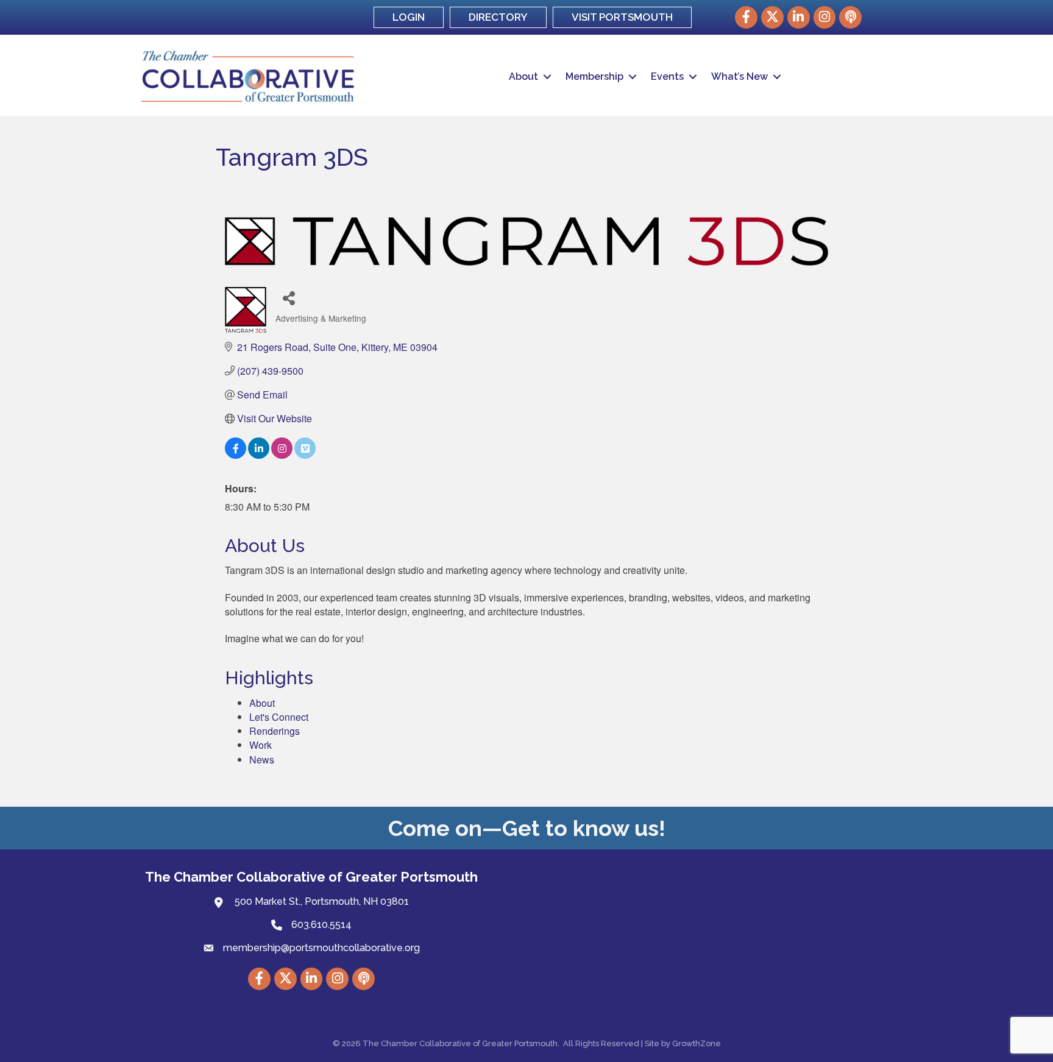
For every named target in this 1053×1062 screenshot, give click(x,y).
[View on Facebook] (235, 455)
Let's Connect (278, 717)
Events (667, 76)
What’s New (739, 76)
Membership (594, 76)
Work (260, 745)
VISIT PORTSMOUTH (622, 17)
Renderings (274, 731)
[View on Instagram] (281, 455)
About (523, 76)
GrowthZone (696, 1043)
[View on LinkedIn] (258, 455)
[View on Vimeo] (305, 455)
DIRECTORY (498, 17)
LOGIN (408, 17)
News (261, 759)
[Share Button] (289, 297)
